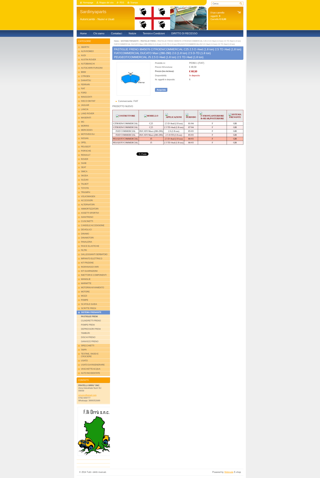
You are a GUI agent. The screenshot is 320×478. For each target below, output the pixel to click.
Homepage (88, 2)
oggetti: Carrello (218, 15)
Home (116, 41)
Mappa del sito (106, 2)
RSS (122, 2)
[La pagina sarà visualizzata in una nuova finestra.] (133, 95)
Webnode (228, 472)
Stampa (134, 2)
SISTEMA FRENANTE (130, 41)
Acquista (161, 90)
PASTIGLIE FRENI (148, 41)
